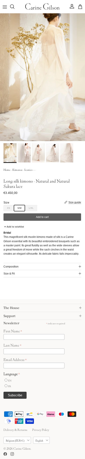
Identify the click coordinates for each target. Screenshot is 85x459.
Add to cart (42, 217)
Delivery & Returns (15, 429)
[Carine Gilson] (42, 6)
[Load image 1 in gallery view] (42, 77)
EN (9, 380)
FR (9, 386)
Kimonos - (18, 169)
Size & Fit (9, 273)
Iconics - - (29, 169)
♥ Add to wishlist (14, 226)
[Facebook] (5, 454)
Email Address (15, 359)
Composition (11, 266)
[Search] (14, 6)
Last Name (12, 345)
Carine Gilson (22, 448)
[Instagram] (12, 454)
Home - (7, 169)
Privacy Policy (40, 429)
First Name (12, 330)
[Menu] (5, 6)
